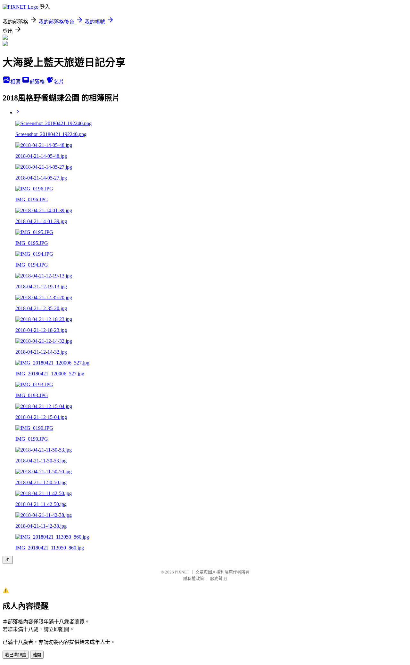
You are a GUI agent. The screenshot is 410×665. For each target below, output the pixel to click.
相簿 (16, 81)
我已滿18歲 (15, 655)
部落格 (37, 81)
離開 (37, 655)
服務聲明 (218, 578)
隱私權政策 (193, 578)
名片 (59, 81)
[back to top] (8, 560)
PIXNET (182, 572)
